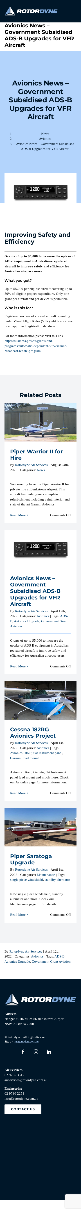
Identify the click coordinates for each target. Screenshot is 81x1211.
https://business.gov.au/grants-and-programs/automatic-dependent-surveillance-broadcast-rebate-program (35, 346)
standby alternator (57, 879)
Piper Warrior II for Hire (40, 418)
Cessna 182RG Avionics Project (40, 696)
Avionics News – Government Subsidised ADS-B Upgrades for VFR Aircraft (40, 541)
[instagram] (36, 1052)
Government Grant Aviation (51, 961)
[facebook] (23, 1052)
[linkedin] (49, 1052)
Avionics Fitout (21, 753)
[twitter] (9, 1052)
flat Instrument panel (47, 753)
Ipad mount (30, 758)
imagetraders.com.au (26, 1041)
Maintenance (46, 875)
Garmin (15, 758)
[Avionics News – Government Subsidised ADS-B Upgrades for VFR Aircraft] (40, 549)
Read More (18, 515)
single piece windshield (26, 879)
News (41, 470)
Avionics (43, 616)
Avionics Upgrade (26, 621)
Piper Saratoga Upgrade (40, 823)
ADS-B (59, 956)
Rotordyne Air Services (31, 465)
